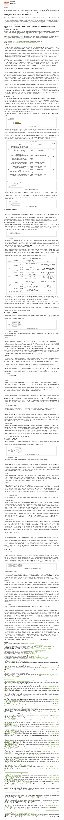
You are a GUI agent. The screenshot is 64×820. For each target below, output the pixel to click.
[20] (4, 674)
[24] (4, 682)
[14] (4, 659)
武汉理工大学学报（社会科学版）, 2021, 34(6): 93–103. (41, 648)
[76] (4, 795)
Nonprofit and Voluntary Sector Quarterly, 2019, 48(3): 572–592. (18, 681)
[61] (4, 761)
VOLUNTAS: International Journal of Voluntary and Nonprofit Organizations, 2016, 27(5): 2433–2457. (32, 813)
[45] (4, 726)
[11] (4, 656)
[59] (4, 757)
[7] (4, 651)
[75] (4, 792)
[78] (4, 800)
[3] (4, 646)
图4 (36, 229)
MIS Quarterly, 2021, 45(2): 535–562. (12, 774)
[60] (4, 759)
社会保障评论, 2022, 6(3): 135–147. (28, 653)
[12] (4, 657)
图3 (13, 198)
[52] (4, 742)
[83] (4, 811)
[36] (4, 706)
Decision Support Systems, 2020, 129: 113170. (47, 711)
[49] (4, 735)
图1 (39, 113)
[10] (4, 654)
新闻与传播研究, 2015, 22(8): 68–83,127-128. (39, 658)
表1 (20, 129)
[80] (4, 805)
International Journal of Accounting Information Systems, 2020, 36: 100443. (20, 750)
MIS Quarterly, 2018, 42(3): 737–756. (52, 705)
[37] (4, 709)
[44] (4, 724)
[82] (4, 809)
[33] (4, 701)
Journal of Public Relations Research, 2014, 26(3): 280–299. (30, 754)
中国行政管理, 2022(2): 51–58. (48, 646)
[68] (4, 777)
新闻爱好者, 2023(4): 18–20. (34, 656)
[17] (4, 667)
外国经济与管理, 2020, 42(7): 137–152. (43, 657)
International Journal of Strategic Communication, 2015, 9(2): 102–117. (30, 796)
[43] (4, 722)
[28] (4, 690)
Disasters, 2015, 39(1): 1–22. (18, 691)
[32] (4, 699)
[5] (4, 648)
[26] (4, 686)
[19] (4, 671)
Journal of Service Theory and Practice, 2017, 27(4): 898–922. (25, 765)
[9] (4, 653)
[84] (4, 814)
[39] (4, 712)
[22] (4, 677)
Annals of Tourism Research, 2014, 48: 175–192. (49, 674)
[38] (4, 711)
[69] (4, 779)
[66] (4, 772)
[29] (4, 692)
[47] (4, 731)
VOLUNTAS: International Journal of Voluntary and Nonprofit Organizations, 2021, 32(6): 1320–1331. (32, 700)
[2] (4, 644)
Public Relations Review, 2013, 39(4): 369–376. (20, 661)
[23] (4, 679)
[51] (4, 740)
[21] (4, 675)
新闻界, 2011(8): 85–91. (36, 651)
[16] (4, 664)
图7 (10, 555)
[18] (4, 669)
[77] (4, 797)
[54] (4, 746)
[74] (4, 790)
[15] (4, 662)
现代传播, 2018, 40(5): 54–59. (35, 647)
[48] (4, 733)
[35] (4, 705)
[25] (4, 684)
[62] (4, 763)
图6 (41, 444)
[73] (4, 788)
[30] (4, 694)
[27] (4, 688)
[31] (4, 696)
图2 (45, 129)
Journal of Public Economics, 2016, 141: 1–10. (38, 756)
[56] (4, 751)
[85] (4, 816)
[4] (4, 647)
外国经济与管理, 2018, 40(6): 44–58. (32, 643)
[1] (4, 643)
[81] (4, 807)
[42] (4, 719)
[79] (4, 802)
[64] (4, 768)
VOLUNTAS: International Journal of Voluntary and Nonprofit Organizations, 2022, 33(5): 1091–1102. (32, 670)
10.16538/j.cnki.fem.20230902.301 (30, 12)
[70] (4, 781)
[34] (4, 703)
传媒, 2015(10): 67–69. (33, 652)
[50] (4, 737)
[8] (4, 652)
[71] (4, 783)
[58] (4, 755)
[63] (4, 766)
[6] (4, 649)
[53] (4, 744)
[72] (4, 785)
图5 (23, 318)
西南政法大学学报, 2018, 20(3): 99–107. (35, 655)
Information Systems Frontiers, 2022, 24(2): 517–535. (19, 727)
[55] (4, 748)
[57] (4, 753)
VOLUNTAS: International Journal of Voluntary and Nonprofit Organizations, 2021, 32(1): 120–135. (32, 708)
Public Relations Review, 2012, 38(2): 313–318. (16, 721)
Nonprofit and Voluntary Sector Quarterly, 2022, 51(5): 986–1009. (20, 736)
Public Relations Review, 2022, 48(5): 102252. (16, 698)
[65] (4, 770)
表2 (43, 255)
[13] (4, 658)
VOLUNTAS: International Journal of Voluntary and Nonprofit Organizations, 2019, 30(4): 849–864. (27, 815)
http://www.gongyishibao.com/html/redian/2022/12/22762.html (36, 639)
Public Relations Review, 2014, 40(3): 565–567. (49, 685)
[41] (4, 717)
